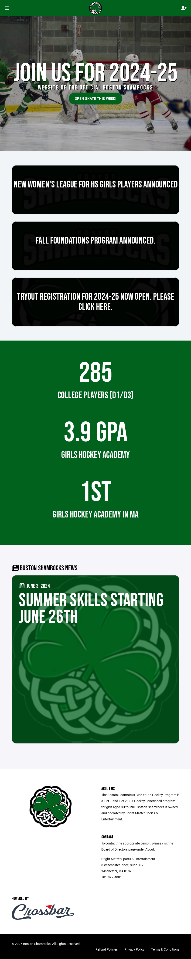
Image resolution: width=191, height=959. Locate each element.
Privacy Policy (134, 949)
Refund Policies (107, 949)
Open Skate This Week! (95, 98)
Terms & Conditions (165, 949)
